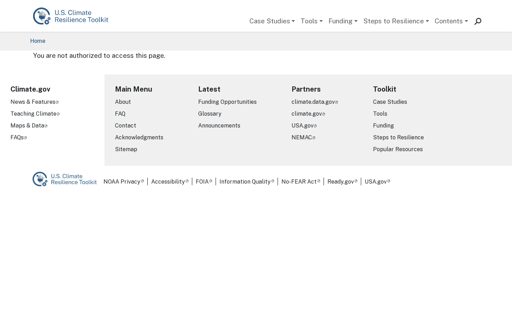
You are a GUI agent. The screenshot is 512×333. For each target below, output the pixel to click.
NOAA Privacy (121, 181)
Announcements (219, 125)
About (123, 102)
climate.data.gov (313, 102)
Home (37, 41)
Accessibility (168, 181)
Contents (449, 21)
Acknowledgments (139, 137)
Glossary (210, 113)
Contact (125, 125)
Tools (309, 21)
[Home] (74, 16)
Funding (340, 21)
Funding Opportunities (227, 102)
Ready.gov (340, 181)
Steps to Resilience (393, 21)
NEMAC (302, 137)
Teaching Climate (33, 113)
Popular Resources (398, 149)
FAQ (120, 113)
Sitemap (126, 149)
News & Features (32, 102)
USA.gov (302, 125)
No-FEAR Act (299, 181)
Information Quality (245, 181)
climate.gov (307, 113)
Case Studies (269, 21)
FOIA (202, 181)
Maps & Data (27, 125)
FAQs (17, 137)
